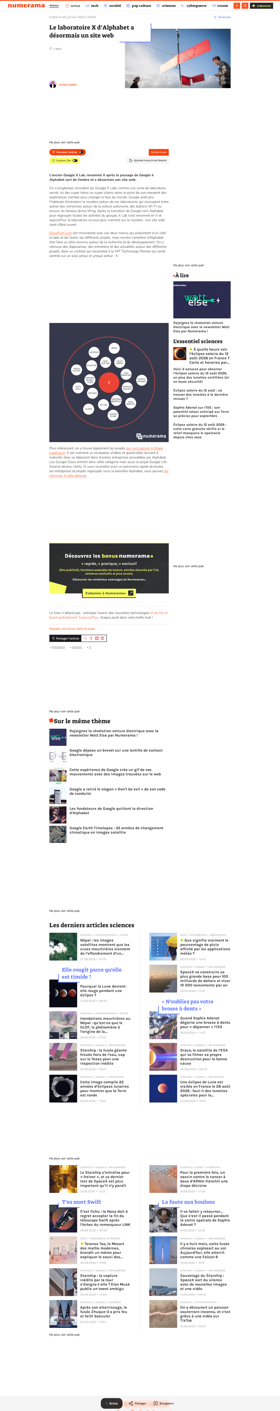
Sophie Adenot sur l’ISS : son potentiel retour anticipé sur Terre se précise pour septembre (201, 411)
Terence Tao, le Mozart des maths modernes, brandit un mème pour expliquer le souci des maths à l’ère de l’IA (102, 1250)
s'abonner (264, 6)
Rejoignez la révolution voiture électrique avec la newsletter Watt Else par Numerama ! (114, 733)
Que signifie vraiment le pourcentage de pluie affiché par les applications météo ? (205, 947)
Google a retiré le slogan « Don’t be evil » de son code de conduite (118, 791)
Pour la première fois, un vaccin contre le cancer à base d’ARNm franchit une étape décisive (204, 1179)
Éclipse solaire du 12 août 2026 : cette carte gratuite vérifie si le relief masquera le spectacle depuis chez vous (199, 431)
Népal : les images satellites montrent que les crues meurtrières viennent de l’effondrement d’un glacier (105, 947)
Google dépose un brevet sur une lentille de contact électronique (116, 752)
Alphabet (58, 647)
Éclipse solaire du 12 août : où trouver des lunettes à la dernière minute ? (200, 394)
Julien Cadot (68, 84)
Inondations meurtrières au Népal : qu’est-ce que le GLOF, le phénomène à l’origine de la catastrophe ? (105, 1025)
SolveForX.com (60, 233)
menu (54, 5)
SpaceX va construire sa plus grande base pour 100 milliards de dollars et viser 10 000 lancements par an (205, 978)
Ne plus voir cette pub (64, 142)
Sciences (224, 17)
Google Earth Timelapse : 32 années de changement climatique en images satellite (116, 830)
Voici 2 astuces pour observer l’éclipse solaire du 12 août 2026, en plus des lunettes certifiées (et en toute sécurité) (201, 375)
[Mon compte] (237, 6)
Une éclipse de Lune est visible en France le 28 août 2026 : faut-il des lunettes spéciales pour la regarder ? (205, 1088)
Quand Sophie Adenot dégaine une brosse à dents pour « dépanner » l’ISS (205, 1022)
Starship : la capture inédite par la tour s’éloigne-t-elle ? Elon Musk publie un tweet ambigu (105, 1282)
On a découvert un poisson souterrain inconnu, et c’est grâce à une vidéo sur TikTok (205, 1314)
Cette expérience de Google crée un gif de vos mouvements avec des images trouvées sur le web (115, 772)
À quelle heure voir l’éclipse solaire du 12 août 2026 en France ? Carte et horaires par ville (209, 356)
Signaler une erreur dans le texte (72, 629)
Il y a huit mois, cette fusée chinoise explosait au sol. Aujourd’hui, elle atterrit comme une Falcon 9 (205, 1250)
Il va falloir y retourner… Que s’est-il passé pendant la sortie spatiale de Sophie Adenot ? (205, 1218)
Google (77, 647)
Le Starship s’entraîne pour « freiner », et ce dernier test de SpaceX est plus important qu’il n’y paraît (105, 1179)
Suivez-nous (158, 152)
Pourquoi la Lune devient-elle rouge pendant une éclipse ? (103, 990)
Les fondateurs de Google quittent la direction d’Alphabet (111, 810)
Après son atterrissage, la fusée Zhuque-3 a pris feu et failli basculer (103, 1311)
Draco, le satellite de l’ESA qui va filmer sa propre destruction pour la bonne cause (204, 1057)
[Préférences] (245, 6)
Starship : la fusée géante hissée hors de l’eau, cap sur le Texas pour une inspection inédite (103, 1057)
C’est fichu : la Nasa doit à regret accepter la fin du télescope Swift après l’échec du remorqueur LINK (105, 1218)
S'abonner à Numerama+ (105, 593)
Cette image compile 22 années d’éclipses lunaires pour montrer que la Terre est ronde (104, 1088)
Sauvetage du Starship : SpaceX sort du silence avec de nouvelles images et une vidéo (203, 1282)
